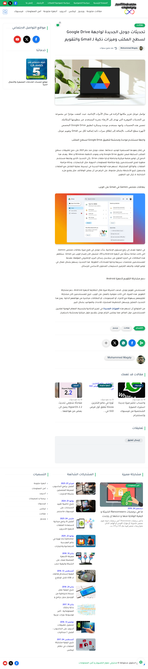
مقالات (140, 25)
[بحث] (5, 12)
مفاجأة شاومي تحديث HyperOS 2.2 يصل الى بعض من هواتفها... (70, 407)
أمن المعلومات (33, 11)
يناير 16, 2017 (68, 605)
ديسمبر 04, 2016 (135, 509)
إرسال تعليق (134, 440)
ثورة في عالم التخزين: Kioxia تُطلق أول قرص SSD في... (102, 407)
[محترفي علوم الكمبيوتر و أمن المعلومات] (125, 8)
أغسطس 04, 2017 (65, 640)
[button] (132, 343)
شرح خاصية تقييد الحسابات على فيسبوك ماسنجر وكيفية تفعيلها (65, 508)
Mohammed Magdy (129, 48)
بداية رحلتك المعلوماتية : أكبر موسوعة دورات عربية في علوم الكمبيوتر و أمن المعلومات (64, 612)
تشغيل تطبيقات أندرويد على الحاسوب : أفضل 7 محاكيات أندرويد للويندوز (63, 629)
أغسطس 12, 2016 (65, 571)
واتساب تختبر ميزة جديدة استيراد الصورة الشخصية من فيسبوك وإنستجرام (131, 409)
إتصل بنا (29, 3)
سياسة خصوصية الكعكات (59, 3)
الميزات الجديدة (111, 309)
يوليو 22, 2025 (67, 536)
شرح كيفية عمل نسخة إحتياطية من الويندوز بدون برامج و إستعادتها (64, 594)
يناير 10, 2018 (68, 554)
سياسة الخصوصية (82, 3)
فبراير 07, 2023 (67, 484)
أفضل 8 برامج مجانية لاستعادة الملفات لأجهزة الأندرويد (63, 525)
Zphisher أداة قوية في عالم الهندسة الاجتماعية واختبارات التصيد (63, 543)
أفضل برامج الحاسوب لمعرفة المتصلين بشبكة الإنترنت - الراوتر (63, 491)
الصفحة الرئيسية (101, 3)
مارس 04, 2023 (67, 519)
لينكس (72, 11)
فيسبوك (18, 11)
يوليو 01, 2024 (67, 501)
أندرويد (62, 11)
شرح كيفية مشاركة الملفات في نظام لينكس (64, 646)
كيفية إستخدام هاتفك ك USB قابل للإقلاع (63, 576)
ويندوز (81, 11)
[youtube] (5, 3)
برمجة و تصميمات (37, 499)
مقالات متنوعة (94, 11)
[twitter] (10, 3)
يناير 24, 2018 (68, 587)
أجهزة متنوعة (50, 11)
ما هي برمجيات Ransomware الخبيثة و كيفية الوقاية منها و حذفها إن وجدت (122, 514)
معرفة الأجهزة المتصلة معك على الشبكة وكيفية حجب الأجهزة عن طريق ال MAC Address (64, 561)
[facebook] (15, 3)
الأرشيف (40, 3)
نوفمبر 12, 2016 (67, 622)
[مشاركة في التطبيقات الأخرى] (106, 343)
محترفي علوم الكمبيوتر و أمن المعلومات (98, 663)
